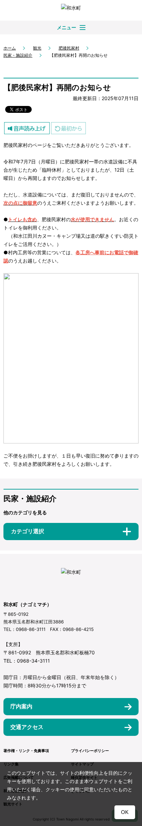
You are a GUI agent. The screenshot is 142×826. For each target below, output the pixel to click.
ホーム (9, 48)
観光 (37, 48)
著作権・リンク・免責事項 (26, 750)
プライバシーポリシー (90, 750)
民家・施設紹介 (17, 55)
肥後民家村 (69, 48)
